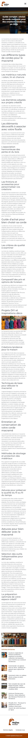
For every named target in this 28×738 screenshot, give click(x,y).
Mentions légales (8, 730)
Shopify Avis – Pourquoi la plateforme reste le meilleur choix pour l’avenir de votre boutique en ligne (17, 706)
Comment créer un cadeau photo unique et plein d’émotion (17, 677)
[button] (25, 3)
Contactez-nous (20, 730)
